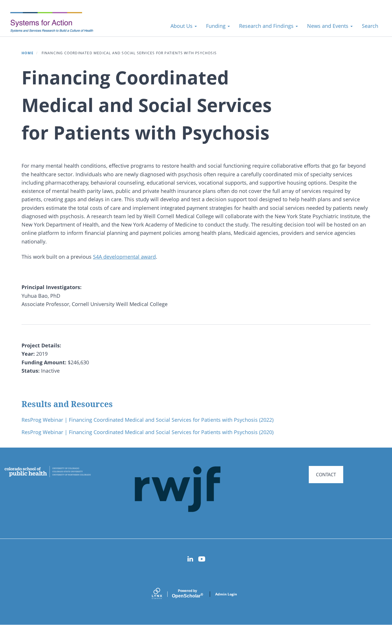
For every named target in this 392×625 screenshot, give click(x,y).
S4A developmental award (124, 256)
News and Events (328, 25)
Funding (216, 25)
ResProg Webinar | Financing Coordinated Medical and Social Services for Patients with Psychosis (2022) (147, 419)
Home (28, 53)
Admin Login (226, 594)
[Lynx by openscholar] (162, 594)
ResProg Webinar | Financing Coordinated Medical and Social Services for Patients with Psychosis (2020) (147, 432)
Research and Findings (267, 25)
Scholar (187, 593)
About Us (182, 25)
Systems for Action (55, 23)
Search (370, 25)
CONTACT (326, 474)
